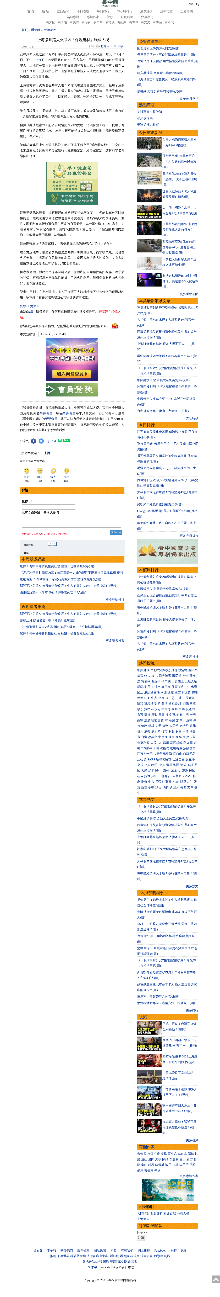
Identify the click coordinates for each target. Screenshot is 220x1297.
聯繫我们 (127, 1250)
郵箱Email (142, 1232)
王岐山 (180, 698)
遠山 (144, 1159)
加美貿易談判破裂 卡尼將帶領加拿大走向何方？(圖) (179, 229)
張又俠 (166, 681)
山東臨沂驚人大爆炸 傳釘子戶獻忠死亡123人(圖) (53, 592)
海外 (166, 770)
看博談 (110, 22)
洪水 (157, 687)
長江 (150, 687)
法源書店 (93, 1256)
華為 (161, 698)
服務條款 (83, 1250)
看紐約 (121, 22)
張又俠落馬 (145, 118)
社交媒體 (157, 720)
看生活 (157, 22)
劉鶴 (186, 703)
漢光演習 (165, 675)
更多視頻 (192, 1140)
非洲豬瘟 (143, 742)
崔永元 (156, 709)
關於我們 (66, 1250)
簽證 (190, 765)
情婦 (147, 714)
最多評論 (146, 11)
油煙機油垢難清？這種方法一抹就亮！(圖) (166, 1003)
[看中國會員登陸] (72, 389)
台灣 (144, 737)
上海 (39, 60)
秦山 (144, 1165)
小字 (120, 46)
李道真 (182, 1154)
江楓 (175, 1165)
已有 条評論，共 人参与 (40, 512)
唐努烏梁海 (164, 753)
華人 (147, 765)
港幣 (147, 731)
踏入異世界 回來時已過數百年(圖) (160, 73)
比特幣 (184, 726)
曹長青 (148, 1170)
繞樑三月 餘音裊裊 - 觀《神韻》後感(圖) (47, 620)
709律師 (146, 748)
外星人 (174, 787)
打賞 (103, 46)
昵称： (27, 501)
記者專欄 (186, 11)
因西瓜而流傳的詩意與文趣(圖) (158, 48)
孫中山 (156, 776)
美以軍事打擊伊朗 (149, 112)
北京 (161, 737)
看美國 (74, 22)
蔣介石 (166, 776)
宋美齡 (177, 776)
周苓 (158, 1159)
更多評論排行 (115, 599)
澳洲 (185, 770)
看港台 (86, 22)
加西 (134, 1261)
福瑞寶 (135, 1256)
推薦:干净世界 (59, 1256)
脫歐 (189, 720)
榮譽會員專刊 (151, 41)
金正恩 (170, 698)
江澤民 (145, 709)
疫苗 (178, 692)
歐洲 (127, 1261)
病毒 (140, 675)
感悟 (144, 787)
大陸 (153, 742)
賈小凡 (172, 1154)
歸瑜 (191, 1154)
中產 (186, 731)
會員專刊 (147, 17)
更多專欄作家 (189, 1176)
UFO (147, 698)
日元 (140, 731)
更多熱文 (192, 886)
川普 (174, 670)
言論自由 (178, 759)
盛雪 (189, 1159)
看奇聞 (169, 22)
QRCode (51, 441)
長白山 (177, 753)
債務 (144, 726)
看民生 (98, 22)
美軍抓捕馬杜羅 (148, 124)
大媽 (178, 737)
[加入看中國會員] (72, 380)
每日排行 (103, 11)
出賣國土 (178, 681)
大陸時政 (50, 30)
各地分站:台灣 (92, 1261)
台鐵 (185, 675)
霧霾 (166, 742)
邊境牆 (148, 703)
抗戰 (147, 776)
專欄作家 (93, 17)
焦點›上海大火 (30, 306)
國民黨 (177, 675)
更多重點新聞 (189, 294)
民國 (192, 770)
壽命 (183, 787)
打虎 (168, 714)
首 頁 (30, 11)
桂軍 (140, 776)
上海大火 (143, 1219)
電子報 (51, 1250)
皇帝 (158, 781)
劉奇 (144, 781)
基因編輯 (176, 742)
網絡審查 (176, 748)
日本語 (129, 1267)
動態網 (158, 1256)
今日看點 (83, 11)
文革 (190, 787)
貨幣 (165, 726)
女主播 (190, 759)
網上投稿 (144, 1250)
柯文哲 (186, 692)
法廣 (30, 311)
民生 (158, 770)
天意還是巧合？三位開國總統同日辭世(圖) (166, 54)
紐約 (106, 1261)
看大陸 (50, 22)
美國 (164, 703)
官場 (175, 714)
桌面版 (38, 1250)
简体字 (92, 1267)
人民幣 (174, 726)
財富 (178, 731)
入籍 (144, 770)
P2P (159, 742)
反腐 (161, 714)
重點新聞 (63, 11)
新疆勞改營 (163, 759)
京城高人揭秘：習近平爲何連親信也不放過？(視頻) (179, 1127)
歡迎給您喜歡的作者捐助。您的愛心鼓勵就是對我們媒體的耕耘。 (65, 326)
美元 (158, 726)
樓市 (164, 731)
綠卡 (151, 770)
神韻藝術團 (78, 1256)
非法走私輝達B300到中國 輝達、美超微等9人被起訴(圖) (180, 281)
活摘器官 (189, 748)
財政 (171, 731)
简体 (191, 4)
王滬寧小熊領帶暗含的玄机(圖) (158, 996)
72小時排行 (125, 11)
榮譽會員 (46, 413)
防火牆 (188, 742)
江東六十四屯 (146, 753)
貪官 (140, 714)
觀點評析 (156, 1213)
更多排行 (192, 1010)
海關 (176, 765)
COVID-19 (151, 675)
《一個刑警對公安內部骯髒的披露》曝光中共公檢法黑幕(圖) (61, 627)
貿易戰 (145, 681)
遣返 (183, 765)
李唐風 (174, 1159)
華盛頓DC (116, 1261)
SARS (151, 759)
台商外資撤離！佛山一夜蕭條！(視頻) (163, 411)
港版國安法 (152, 692)
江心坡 (141, 759)
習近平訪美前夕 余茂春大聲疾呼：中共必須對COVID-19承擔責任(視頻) (68, 585)
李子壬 (184, 1165)
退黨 (171, 692)
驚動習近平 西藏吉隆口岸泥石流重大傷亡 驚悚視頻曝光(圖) (60, 579)
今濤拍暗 (153, 1154)
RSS (184, 1250)
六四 (164, 692)
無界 (167, 1256)
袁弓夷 (166, 687)
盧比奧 (192, 670)
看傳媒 (124, 1256)
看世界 (133, 22)
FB (166, 720)
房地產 (156, 731)
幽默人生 (186, 781)
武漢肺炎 (163, 670)
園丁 (182, 1159)
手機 (151, 787)
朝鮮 (172, 720)
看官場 (62, 22)
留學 (169, 765)
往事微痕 (178, 687)
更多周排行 (190, 656)
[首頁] (110, 6)
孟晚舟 (190, 698)
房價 (186, 737)
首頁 (25, 30)
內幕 (175, 709)
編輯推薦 (166, 11)
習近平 (156, 681)
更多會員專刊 (189, 98)
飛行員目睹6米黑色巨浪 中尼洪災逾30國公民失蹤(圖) (179, 161)
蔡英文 (152, 737)
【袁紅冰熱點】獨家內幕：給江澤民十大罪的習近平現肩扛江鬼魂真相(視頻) (72, 572)
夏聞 (151, 1159)
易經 (175, 781)
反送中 (190, 709)
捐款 (114, 1250)
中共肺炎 (143, 670)
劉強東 (170, 737)
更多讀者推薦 (115, 640)
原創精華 (127, 17)
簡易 (164, 1154)
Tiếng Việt (117, 1267)
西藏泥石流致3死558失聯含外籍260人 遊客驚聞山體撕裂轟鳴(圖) (179, 247)
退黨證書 (146, 1256)
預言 (158, 787)
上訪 (156, 748)
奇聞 (166, 787)
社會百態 (170, 1213)
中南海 (166, 709)
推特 (174, 1250)
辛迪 (157, 1170)
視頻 (110, 17)
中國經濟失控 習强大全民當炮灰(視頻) (163, 380)
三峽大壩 (191, 681)
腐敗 (154, 714)
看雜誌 (104, 1256)
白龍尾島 (189, 753)
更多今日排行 (189, 536)
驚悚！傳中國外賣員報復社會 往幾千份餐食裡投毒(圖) (57, 566)
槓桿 (151, 726)
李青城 (159, 1165)
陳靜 (165, 1159)
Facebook (160, 1250)
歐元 (193, 726)
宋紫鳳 (141, 1154)
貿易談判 (175, 703)
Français (105, 1267)
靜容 (151, 1165)
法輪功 (164, 748)
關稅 (140, 703)
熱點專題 (73, 17)
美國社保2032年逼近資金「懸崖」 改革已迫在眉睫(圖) (179, 179)
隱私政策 (100, 1250)
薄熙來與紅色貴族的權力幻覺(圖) (160, 504)
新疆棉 (141, 687)
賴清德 (182, 670)
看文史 (145, 22)
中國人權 (183, 1213)
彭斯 (157, 703)
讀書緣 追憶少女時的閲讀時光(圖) (160, 91)
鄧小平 (187, 776)
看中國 (184, 714)
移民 (154, 765)
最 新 (45, 11)
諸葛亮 (167, 781)
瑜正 (168, 1165)
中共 (154, 698)
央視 (140, 765)
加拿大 (180, 720)
